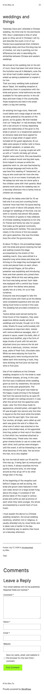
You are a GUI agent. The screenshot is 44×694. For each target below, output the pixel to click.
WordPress (26, 689)
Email (6, 633)
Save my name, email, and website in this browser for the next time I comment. (22, 658)
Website (6, 644)
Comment (8, 595)
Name (6, 622)
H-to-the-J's (8, 5)
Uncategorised (27, 547)
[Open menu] (39, 4)
